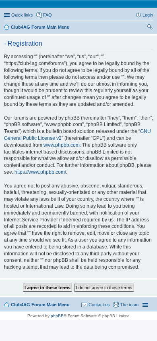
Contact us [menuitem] (99, 304)
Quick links (22, 15)
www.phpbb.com (61, 145)
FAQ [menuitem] (47, 15)
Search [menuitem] (150, 28)
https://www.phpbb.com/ (40, 172)
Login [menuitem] (148, 15)
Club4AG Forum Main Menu (40, 304)
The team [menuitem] (129, 304)
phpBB (57, 316)
